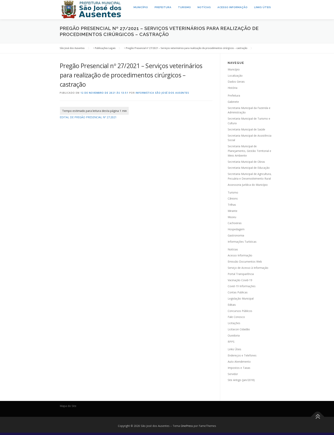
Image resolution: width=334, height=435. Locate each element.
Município (141, 7)
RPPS (231, 341)
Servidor (233, 374)
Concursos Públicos (240, 311)
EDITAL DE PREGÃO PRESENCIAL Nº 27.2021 (88, 117)
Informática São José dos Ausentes (162, 92)
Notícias (204, 7)
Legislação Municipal (241, 298)
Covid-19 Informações (242, 286)
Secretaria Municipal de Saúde (246, 129)
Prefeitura (163, 7)
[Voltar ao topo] (318, 417)
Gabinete (233, 102)
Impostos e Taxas (239, 368)
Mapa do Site (68, 406)
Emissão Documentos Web (245, 261)
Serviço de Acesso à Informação (248, 268)
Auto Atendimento (239, 361)
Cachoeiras (235, 223)
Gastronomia (236, 235)
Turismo (184, 7)
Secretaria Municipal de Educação (249, 168)
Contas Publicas (238, 292)
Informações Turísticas (242, 241)
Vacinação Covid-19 (240, 280)
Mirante (232, 211)
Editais (232, 305)
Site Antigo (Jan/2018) (241, 380)
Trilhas (232, 204)
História (232, 88)
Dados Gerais (236, 81)
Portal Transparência (241, 274)
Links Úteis (262, 7)
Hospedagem (236, 229)
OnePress (187, 426)
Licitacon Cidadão (239, 329)
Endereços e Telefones (242, 355)
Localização (235, 75)
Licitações (234, 323)
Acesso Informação (232, 7)
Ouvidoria (234, 335)
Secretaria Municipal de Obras (246, 162)
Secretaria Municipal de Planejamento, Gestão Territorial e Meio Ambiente (249, 150)
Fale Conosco (236, 317)
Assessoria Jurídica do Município (248, 185)
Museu (232, 217)
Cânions (233, 198)
